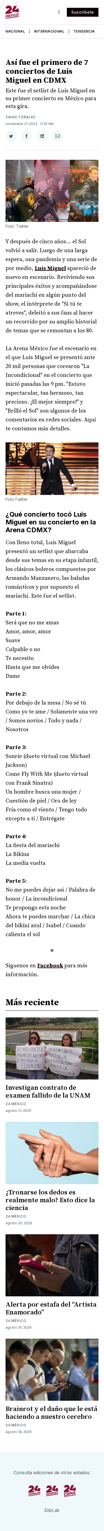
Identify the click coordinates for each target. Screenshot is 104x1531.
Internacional (49, 31)
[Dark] (60, 12)
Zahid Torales (20, 117)
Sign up (52, 1509)
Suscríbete (82, 12)
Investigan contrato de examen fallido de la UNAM (48, 1092)
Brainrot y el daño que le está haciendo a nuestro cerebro (51, 1413)
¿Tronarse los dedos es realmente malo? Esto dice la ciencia (50, 1200)
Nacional (15, 31)
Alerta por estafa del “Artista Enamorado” (51, 1309)
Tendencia (84, 31)
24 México (16, 1104)
